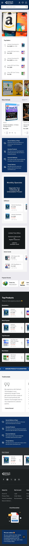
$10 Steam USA (15, 256)
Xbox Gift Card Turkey (13, 72)
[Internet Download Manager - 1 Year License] (23, 59)
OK (24, 537)
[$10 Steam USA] (7, 258)
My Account (17, 490)
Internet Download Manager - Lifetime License (13, 44)
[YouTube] (15, 479)
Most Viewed (5, 452)
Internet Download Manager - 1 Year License (13, 58)
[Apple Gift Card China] (23, 66)
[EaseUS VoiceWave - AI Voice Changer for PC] (11, 112)
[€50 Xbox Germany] (6, 357)
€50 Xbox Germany (13, 355)
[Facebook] (3, 479)
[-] (7, 133)
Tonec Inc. (12, 282)
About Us (4, 490)
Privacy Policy (10, 541)
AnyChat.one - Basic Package (14, 340)
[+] (7, 132)
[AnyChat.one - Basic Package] (6, 343)
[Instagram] (7, 479)
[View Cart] (26, 2)
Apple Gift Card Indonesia (13, 51)
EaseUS (4, 122)
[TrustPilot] (19, 479)
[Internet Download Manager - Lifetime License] (23, 45)
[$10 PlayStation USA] (7, 266)
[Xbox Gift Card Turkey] (23, 73)
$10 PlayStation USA (16, 264)
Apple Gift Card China (13, 65)
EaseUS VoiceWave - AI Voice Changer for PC (10, 125)
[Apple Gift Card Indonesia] (23, 52)
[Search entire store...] (26, 7)
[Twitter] (11, 479)
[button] (9, 133)
